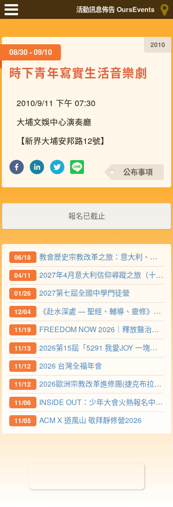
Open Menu (14, 14)
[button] (16, 169)
